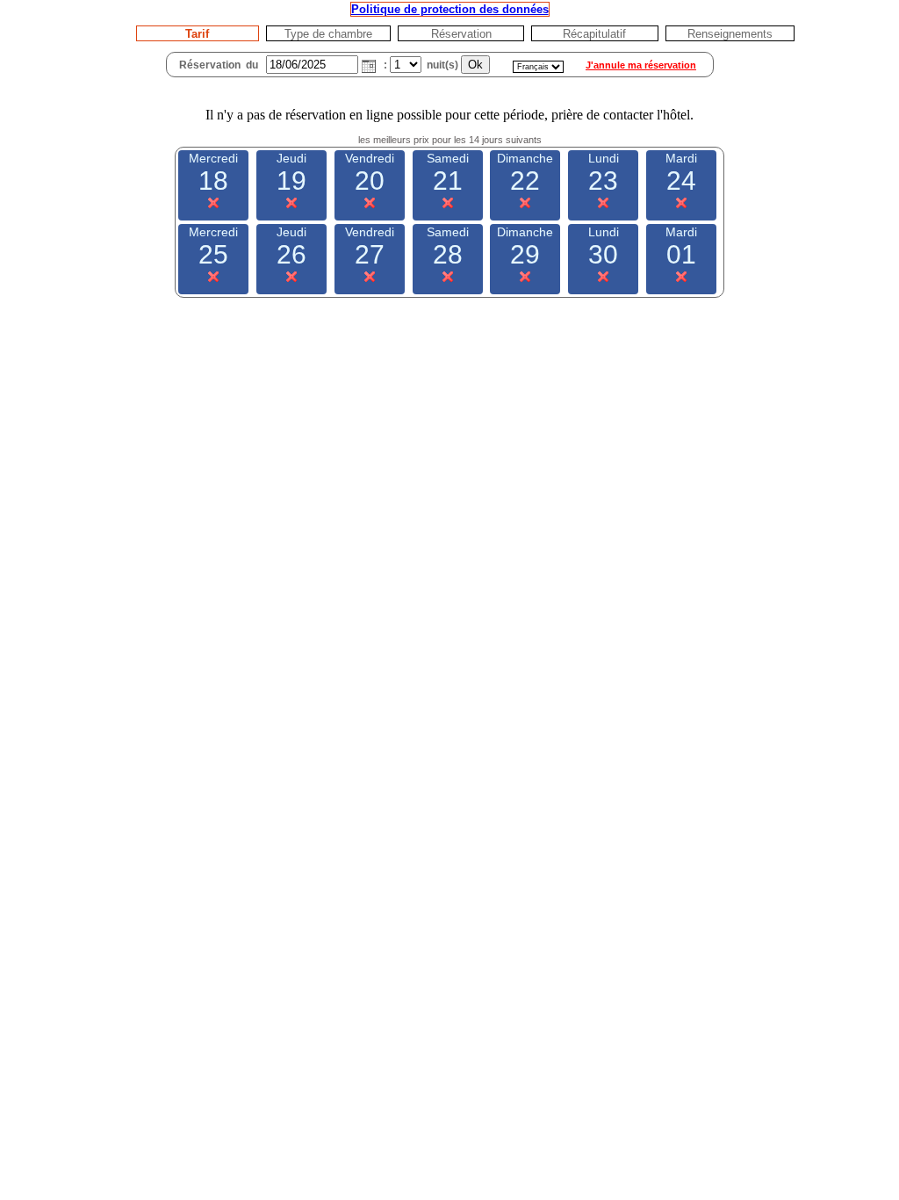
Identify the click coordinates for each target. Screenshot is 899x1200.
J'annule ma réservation (641, 65)
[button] (369, 66)
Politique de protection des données (450, 9)
